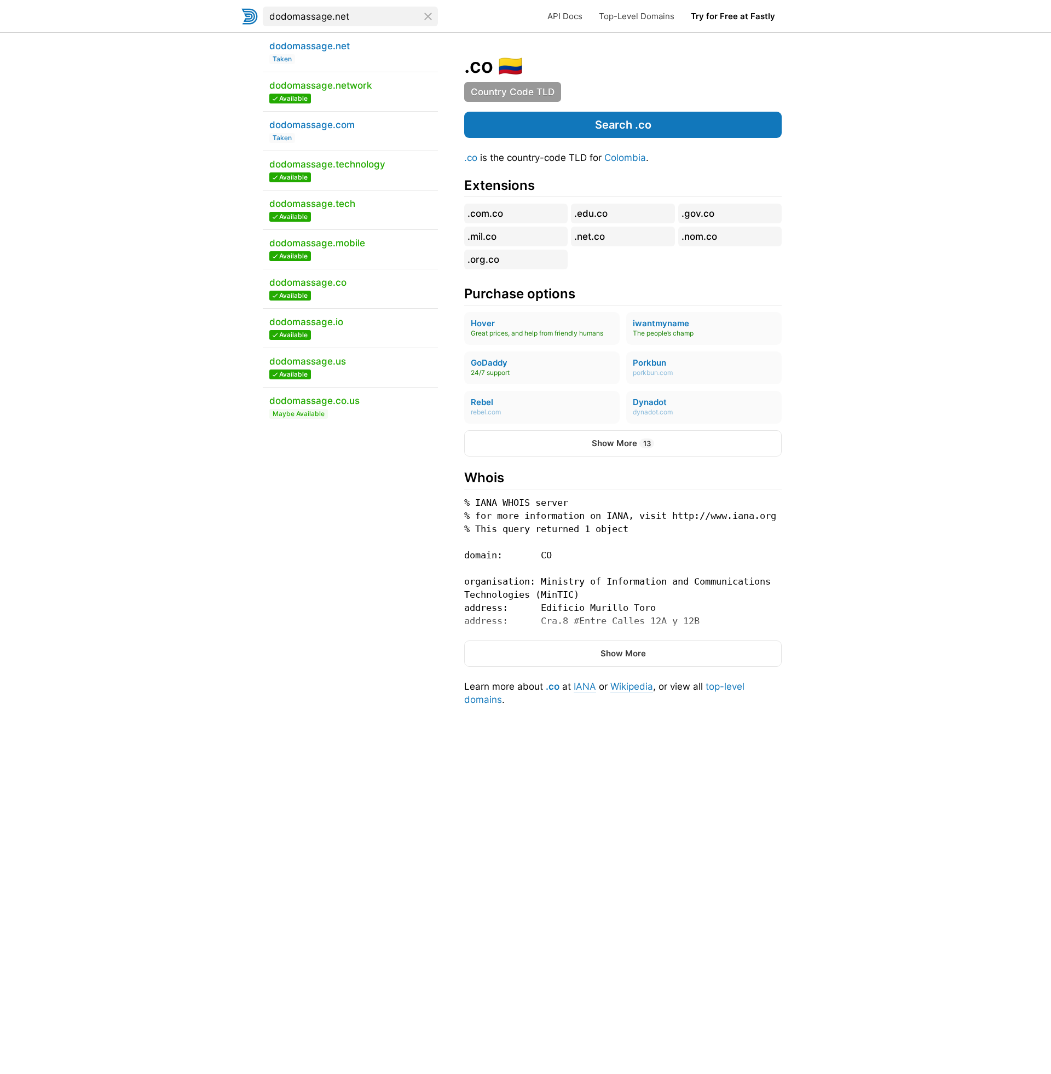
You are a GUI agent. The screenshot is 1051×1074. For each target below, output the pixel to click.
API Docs (564, 16)
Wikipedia (631, 686)
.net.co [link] (589, 236)
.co (470, 157)
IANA (585, 686)
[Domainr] (249, 16)
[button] (623, 125)
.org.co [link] (483, 259)
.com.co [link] (485, 213)
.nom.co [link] (699, 236)
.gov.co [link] (698, 213)
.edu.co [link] (591, 213)
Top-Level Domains (636, 16)
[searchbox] (350, 16)
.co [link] (478, 66)
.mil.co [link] (481, 236)
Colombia (625, 157)
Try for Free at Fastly (733, 16)
